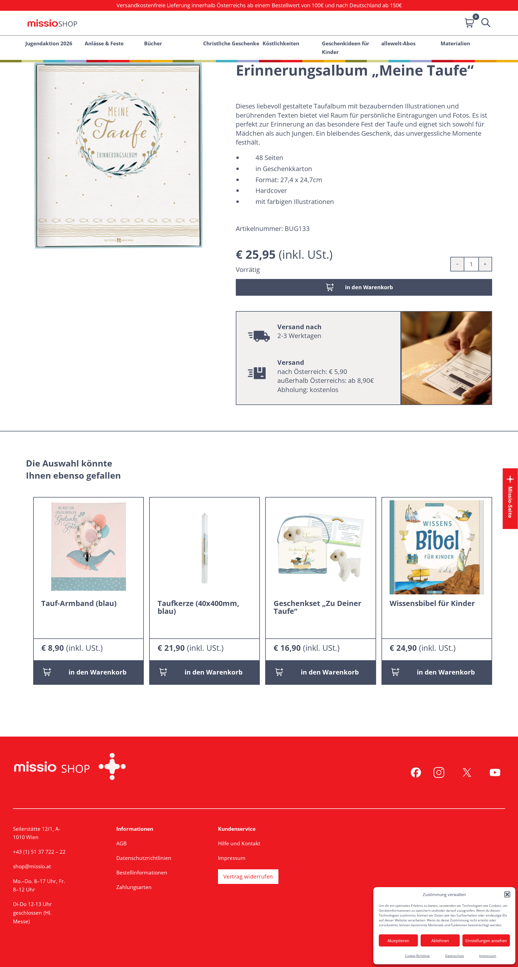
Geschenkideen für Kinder (345, 47)
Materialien (455, 43)
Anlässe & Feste (104, 43)
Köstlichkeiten (281, 43)
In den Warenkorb (98, 672)
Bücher (153, 43)
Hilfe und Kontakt (239, 843)
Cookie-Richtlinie (417, 956)
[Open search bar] (484, 23)
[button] (507, 894)
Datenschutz (454, 956)
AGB (121, 843)
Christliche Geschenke (231, 43)
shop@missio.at (32, 866)
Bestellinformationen (141, 872)
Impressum (487, 956)
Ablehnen (440, 940)
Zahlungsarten (134, 887)
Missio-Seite (510, 502)
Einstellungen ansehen (486, 940)
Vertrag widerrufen (248, 876)
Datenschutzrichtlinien (143, 857)
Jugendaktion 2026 (48, 43)
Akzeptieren (398, 940)
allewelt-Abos (398, 43)
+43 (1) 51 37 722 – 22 (39, 851)
